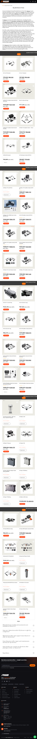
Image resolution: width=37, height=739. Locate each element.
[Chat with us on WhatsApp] (35, 737)
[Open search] (31, 2)
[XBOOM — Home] (5, 1)
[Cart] (33, 2)
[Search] (34, 105)
